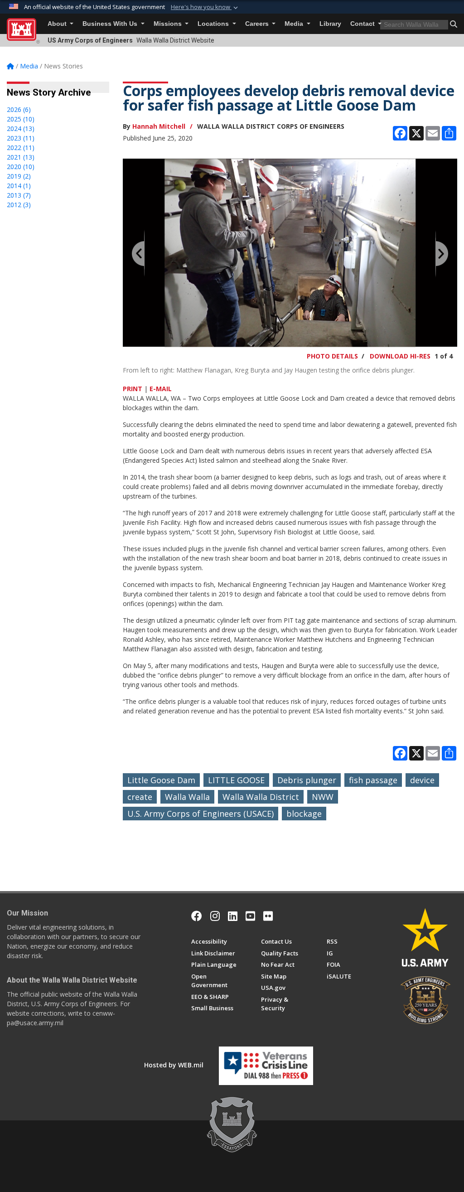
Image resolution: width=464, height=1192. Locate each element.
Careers (258, 23)
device (422, 780)
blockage (304, 813)
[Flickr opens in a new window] (268, 916)
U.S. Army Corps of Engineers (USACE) (200, 813)
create (139, 796)
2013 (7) (19, 195)
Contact (363, 23)
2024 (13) (20, 128)
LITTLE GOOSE (236, 780)
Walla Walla (187, 796)
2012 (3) (19, 204)
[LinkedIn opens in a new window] (232, 916)
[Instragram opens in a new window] (215, 916)
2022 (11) (20, 147)
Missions (169, 23)
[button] (205, 7)
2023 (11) (20, 138)
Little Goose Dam (161, 780)
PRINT (132, 388)
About (58, 23)
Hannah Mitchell (158, 126)
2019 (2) (19, 176)
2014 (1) (19, 185)
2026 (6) (19, 109)
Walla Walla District (260, 796)
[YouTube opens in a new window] (250, 916)
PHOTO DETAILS (332, 356)
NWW (323, 796)
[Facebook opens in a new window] (196, 916)
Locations (214, 23)
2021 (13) (20, 157)
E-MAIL (161, 388)
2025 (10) (20, 119)
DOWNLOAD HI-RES (400, 356)
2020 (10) (20, 166)
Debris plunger (306, 780)
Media (295, 23)
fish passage (373, 780)
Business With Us (110, 23)
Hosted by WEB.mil (173, 1065)
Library (330, 23)
